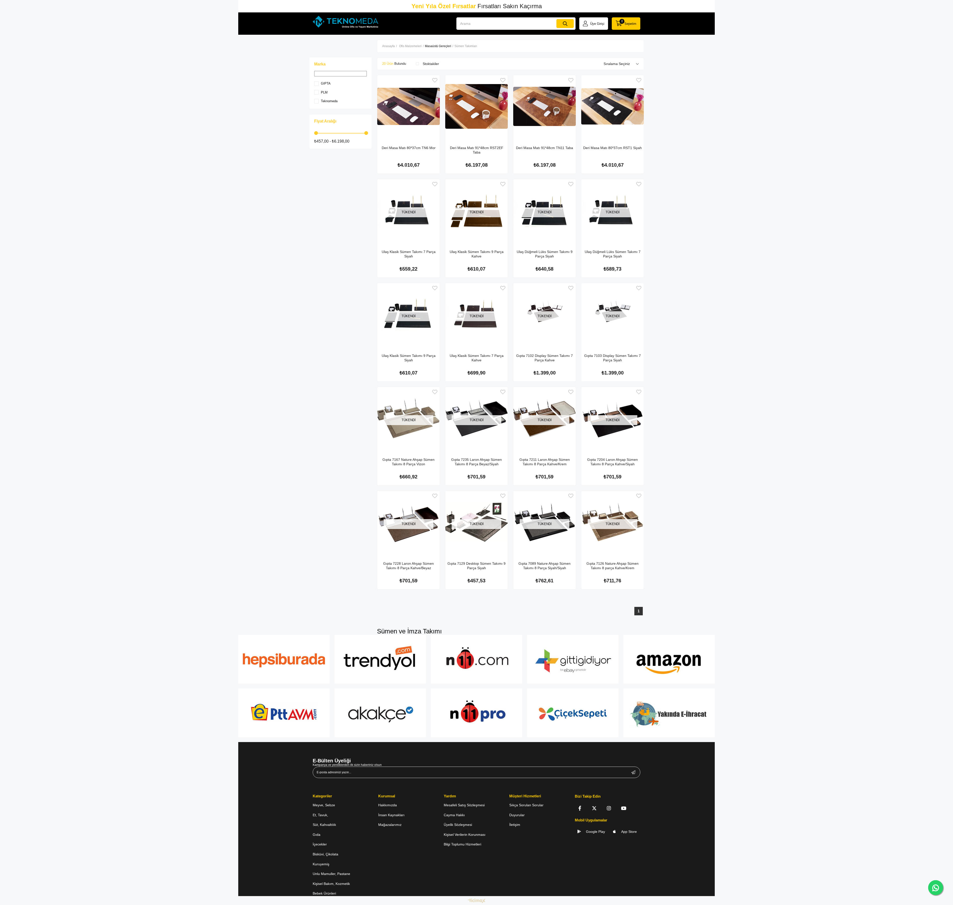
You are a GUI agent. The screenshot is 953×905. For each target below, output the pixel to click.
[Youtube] (623, 808)
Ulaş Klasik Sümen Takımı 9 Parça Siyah (409, 358)
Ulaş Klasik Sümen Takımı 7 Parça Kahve (477, 358)
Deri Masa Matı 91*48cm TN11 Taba (544, 148)
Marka (320, 64)
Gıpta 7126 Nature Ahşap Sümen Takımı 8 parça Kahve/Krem (612, 566)
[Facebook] (579, 808)
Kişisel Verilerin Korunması (464, 835)
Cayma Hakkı (454, 815)
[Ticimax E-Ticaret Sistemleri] (476, 901)
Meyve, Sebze (324, 805)
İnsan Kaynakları (391, 815)
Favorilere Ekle (434, 80)
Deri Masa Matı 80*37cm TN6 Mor (409, 148)
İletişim (514, 825)
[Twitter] (594, 808)
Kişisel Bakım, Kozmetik (331, 884)
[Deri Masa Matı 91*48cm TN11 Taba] (544, 106)
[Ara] (565, 23)
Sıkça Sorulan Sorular (526, 805)
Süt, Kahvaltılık (324, 825)
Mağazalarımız (390, 825)
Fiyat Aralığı (325, 121)
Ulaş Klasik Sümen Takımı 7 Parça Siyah (409, 254)
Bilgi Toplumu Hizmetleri (462, 844)
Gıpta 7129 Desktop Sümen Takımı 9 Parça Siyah (476, 566)
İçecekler (320, 844)
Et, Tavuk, (320, 815)
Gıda (316, 835)
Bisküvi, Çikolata (325, 854)
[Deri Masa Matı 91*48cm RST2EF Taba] (476, 106)
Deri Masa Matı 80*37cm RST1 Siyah (612, 148)
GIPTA (326, 83)
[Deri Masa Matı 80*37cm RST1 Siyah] (612, 106)
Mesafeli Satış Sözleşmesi (464, 805)
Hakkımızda (387, 805)
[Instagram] (609, 808)
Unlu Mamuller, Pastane (331, 874)
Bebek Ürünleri (324, 893)
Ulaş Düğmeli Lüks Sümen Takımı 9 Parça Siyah (545, 254)
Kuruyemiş (321, 864)
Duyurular (517, 815)
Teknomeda (329, 101)
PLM (324, 92)
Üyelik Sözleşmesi (458, 825)
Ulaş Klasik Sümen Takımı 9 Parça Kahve (477, 254)
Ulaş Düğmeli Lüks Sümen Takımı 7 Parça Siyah (613, 254)
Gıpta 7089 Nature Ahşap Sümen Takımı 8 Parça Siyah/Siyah (544, 566)
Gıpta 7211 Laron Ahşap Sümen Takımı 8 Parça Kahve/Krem (544, 462)
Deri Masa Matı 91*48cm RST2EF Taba (476, 150)
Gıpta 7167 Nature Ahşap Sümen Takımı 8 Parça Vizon (408, 462)
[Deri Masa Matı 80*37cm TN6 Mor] (408, 106)
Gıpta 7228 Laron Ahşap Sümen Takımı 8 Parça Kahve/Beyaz (408, 566)
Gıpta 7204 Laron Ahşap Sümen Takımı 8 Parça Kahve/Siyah (612, 462)
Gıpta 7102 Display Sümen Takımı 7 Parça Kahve (544, 358)
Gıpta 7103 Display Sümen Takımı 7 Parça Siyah (612, 358)
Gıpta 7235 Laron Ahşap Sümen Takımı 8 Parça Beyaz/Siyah (476, 462)
